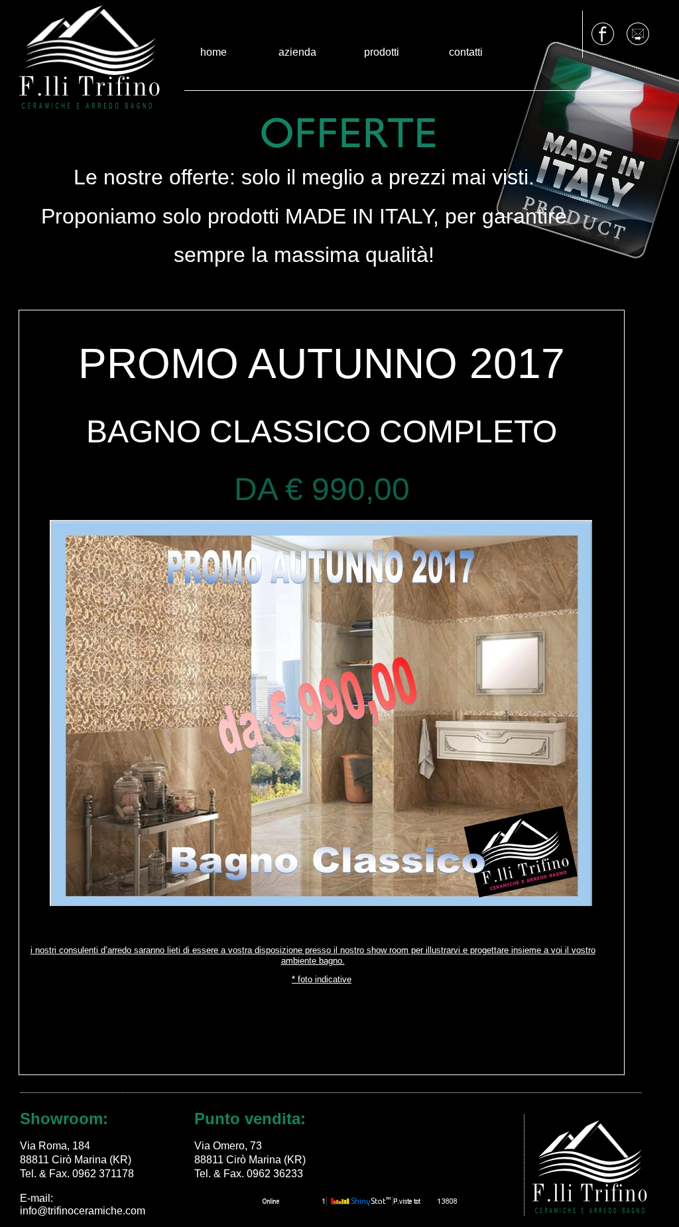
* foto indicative (321, 979)
